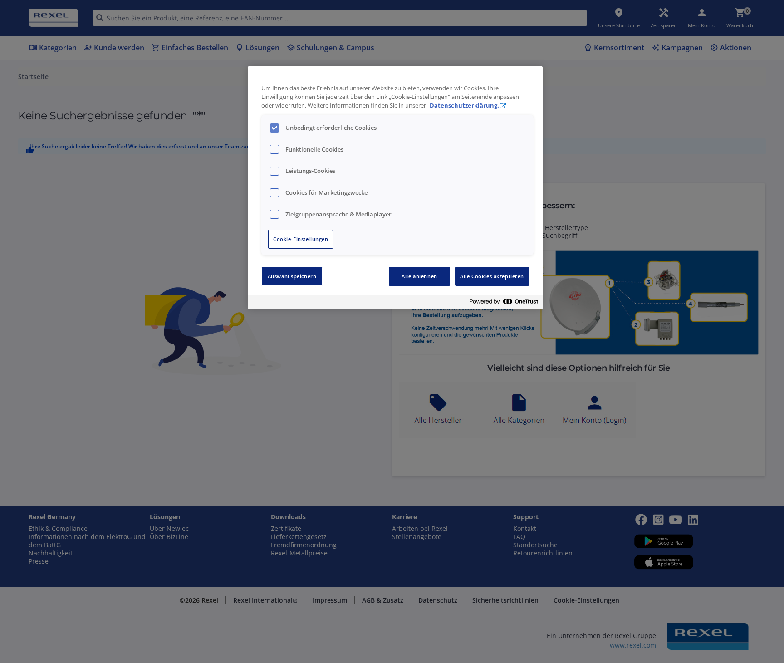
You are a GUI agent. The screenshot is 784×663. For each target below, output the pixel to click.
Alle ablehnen (419, 276)
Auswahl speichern (292, 276)
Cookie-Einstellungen (300, 239)
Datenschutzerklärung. (464, 105)
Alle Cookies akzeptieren (492, 276)
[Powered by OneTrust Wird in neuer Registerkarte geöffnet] (503, 303)
